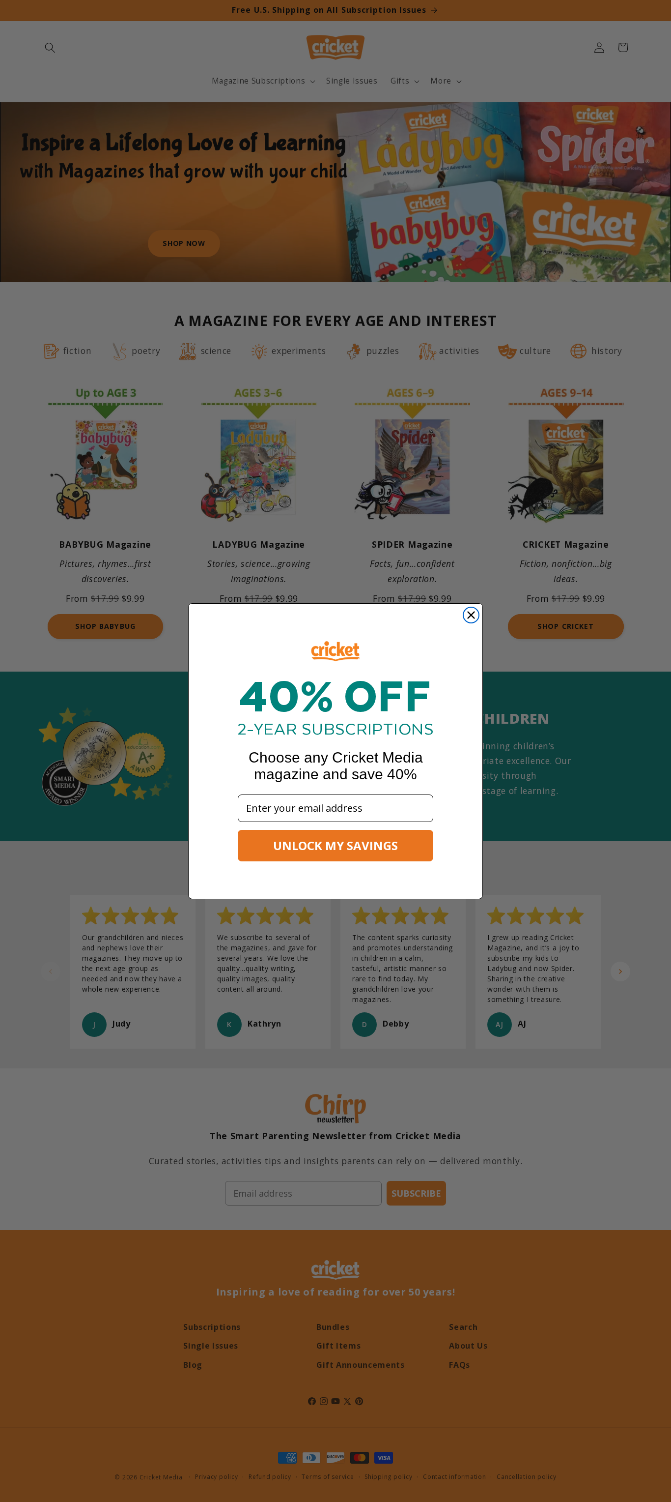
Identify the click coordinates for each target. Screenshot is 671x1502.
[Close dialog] (471, 615)
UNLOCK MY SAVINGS (335, 845)
